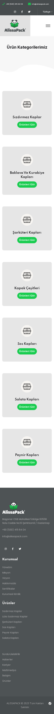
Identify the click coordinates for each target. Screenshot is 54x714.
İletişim (6, 675)
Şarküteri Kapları (12, 622)
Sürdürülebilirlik (11, 654)
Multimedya (9, 670)
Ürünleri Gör (27, 124)
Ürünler (6, 681)
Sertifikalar (8, 588)
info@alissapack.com (40, 4)
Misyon (6, 572)
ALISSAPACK (13, 703)
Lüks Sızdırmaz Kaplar (15, 616)
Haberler (7, 659)
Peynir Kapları (10, 632)
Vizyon (6, 578)
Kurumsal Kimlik (11, 594)
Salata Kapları (10, 638)
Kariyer (6, 665)
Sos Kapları (8, 627)
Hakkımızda (9, 583)
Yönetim (7, 567)
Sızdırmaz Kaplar (12, 611)
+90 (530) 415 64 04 (14, 4)
